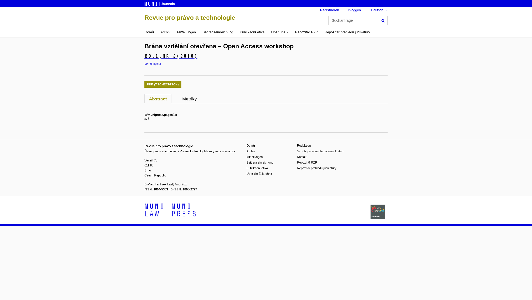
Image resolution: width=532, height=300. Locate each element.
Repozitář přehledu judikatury (347, 32)
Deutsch (377, 10)
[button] (279, 32)
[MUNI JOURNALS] (160, 3)
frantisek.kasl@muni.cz (171, 184)
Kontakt (302, 157)
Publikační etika (252, 32)
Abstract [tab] (158, 98)
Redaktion (304, 145)
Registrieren (329, 10)
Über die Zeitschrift (259, 173)
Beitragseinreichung (217, 32)
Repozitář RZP (306, 32)
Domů (149, 32)
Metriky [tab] (189, 98)
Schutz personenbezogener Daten (320, 151)
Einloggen (353, 10)
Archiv (165, 32)
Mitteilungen (186, 32)
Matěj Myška (152, 63)
